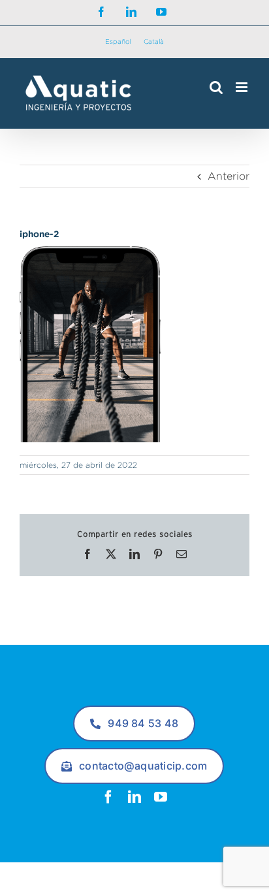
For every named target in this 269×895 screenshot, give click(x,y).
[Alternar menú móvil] (242, 87)
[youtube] (160, 797)
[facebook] (108, 797)
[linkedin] (134, 797)
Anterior (228, 176)
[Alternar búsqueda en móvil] (216, 87)
